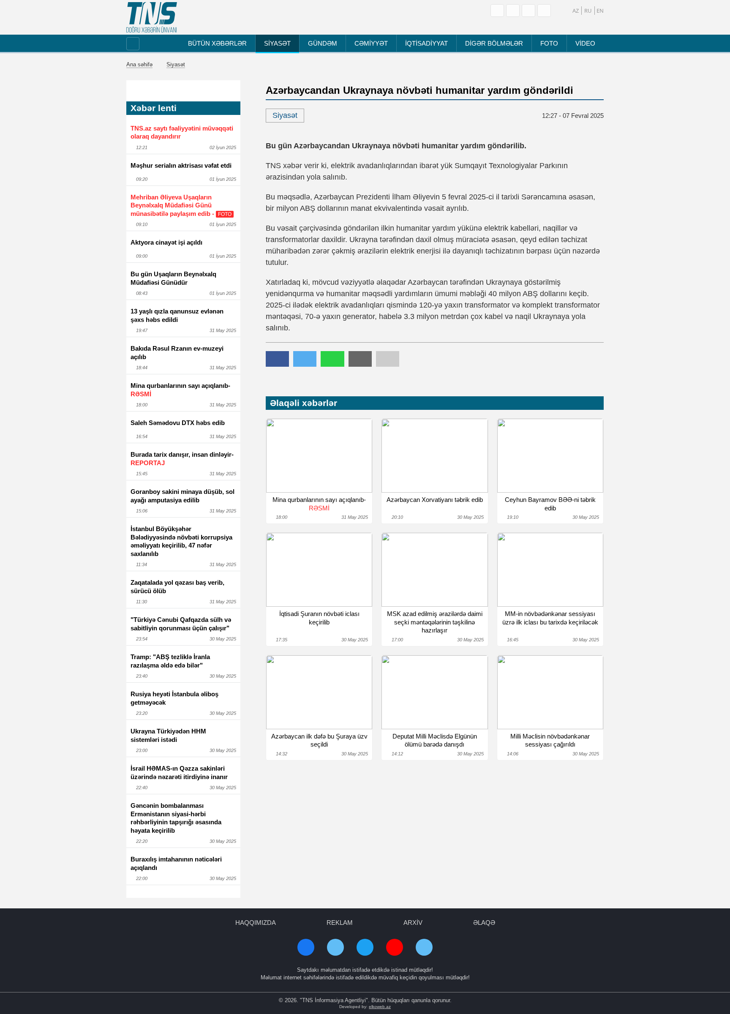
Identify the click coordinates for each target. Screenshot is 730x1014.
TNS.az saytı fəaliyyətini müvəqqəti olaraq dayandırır (182, 132)
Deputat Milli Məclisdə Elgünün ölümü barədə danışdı (434, 740)
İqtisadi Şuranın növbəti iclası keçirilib (319, 618)
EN (600, 10)
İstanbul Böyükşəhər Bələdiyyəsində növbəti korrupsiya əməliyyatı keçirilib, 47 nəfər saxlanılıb (181, 541)
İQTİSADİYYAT (426, 43)
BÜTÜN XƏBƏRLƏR (217, 43)
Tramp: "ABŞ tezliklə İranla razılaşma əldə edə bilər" (170, 661)
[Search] (497, 10)
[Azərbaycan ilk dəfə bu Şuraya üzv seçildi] (319, 692)
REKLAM (340, 922)
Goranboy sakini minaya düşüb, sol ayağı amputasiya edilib (182, 496)
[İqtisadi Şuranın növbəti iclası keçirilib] (319, 570)
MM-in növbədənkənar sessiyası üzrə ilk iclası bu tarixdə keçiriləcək (550, 618)
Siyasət (175, 64)
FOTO (549, 43)
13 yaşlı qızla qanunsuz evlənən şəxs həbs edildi (177, 315)
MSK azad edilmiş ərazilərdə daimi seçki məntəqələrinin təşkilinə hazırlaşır (434, 622)
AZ (575, 10)
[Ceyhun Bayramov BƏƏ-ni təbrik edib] (550, 456)
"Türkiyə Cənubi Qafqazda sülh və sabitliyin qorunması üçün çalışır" (181, 624)
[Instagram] (528, 10)
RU (588, 10)
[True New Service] (151, 17)
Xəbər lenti (154, 108)
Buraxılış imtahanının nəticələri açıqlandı (176, 863)
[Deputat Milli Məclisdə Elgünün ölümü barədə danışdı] (434, 692)
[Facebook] (513, 10)
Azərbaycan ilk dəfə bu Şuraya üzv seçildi (319, 740)
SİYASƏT (277, 43)
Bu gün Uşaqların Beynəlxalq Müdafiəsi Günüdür (173, 278)
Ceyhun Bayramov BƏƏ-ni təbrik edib (550, 504)
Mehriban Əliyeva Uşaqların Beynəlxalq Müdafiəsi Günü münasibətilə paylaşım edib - (181, 205)
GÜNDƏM (322, 43)
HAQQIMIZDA (255, 922)
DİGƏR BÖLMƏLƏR (494, 43)
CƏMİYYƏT (371, 43)
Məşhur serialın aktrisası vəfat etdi (181, 165)
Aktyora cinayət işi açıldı (166, 242)
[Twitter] (544, 10)
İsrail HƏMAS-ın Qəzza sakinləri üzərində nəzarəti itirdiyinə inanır (179, 772)
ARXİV (412, 922)
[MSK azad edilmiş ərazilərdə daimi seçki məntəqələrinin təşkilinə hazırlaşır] (434, 570)
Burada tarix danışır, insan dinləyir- (182, 458)
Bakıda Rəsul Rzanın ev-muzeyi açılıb (177, 352)
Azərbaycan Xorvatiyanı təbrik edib (435, 499)
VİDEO (585, 43)
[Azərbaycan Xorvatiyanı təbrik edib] (434, 456)
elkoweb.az (380, 1006)
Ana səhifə (139, 64)
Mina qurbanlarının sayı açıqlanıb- (180, 390)
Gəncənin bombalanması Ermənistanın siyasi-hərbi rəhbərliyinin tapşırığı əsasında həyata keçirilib (176, 818)
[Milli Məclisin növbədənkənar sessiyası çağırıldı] (550, 692)
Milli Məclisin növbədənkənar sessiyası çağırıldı (550, 740)
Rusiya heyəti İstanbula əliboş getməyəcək (174, 698)
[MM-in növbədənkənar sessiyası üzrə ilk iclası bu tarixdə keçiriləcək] (550, 570)
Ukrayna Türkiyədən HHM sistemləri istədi (168, 735)
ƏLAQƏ (484, 922)
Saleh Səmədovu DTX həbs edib (178, 422)
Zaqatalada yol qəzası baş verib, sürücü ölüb (177, 586)
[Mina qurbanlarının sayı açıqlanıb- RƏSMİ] (319, 456)
